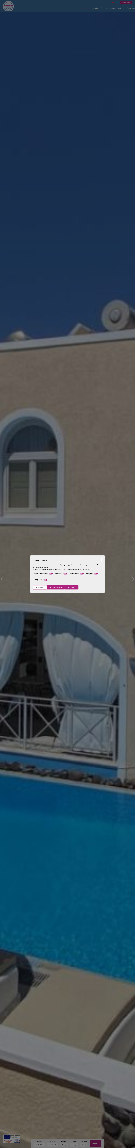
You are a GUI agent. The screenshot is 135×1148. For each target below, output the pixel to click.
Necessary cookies (41, 574)
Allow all (71, 587)
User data (58, 574)
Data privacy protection (82, 569)
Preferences (74, 574)
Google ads (38, 580)
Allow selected (56, 587)
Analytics (89, 574)
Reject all (40, 587)
